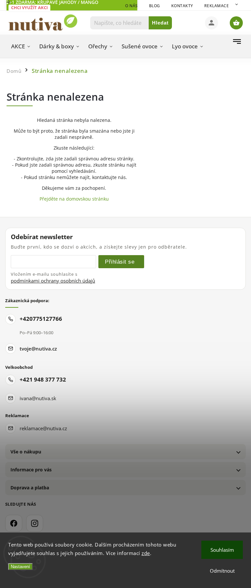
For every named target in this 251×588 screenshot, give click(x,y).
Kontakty (182, 5)
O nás (131, 5)
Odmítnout (222, 570)
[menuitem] (21, 46)
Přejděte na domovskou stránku (74, 199)
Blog (154, 5)
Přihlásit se (119, 262)
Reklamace (216, 5)
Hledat (160, 22)
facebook (13, 523)
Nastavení (20, 566)
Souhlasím (222, 550)
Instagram (34, 523)
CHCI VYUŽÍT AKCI (29, 7)
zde (146, 553)
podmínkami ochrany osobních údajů (53, 280)
